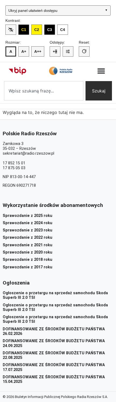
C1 (23, 29)
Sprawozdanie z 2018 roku (27, 259)
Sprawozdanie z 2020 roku (27, 252)
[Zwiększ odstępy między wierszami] (68, 51)
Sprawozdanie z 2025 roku (27, 215)
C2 (36, 29)
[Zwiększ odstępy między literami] (55, 51)
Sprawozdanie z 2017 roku (27, 267)
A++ (37, 51)
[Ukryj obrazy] (10, 30)
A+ (23, 51)
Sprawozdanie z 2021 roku (27, 245)
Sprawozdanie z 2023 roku (27, 230)
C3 (49, 29)
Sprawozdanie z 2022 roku (27, 237)
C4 (62, 29)
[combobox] (43, 90)
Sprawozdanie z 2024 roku (27, 223)
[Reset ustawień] (84, 51)
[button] (101, 71)
